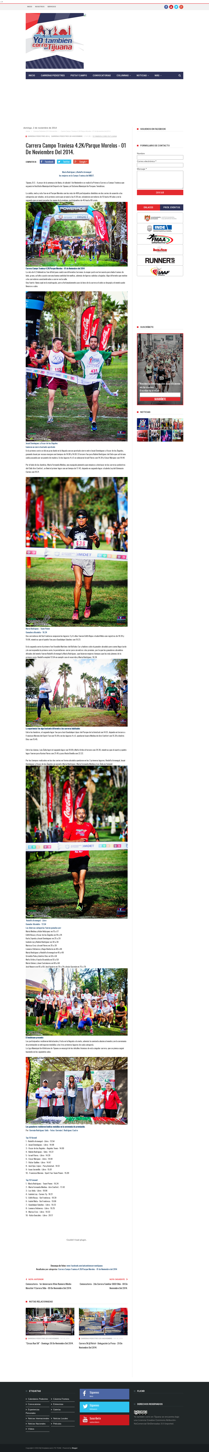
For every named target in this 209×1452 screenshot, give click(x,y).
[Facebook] (166, 7)
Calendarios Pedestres (38, 1399)
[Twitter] (176, 7)
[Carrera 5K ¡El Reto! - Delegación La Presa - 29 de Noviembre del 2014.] (103, 1321)
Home (28, 131)
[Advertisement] (104, 105)
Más (157, 75)
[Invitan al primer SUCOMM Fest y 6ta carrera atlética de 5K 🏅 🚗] (178, 424)
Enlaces (148, 207)
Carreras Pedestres (53, 75)
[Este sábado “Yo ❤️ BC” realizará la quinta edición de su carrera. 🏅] (178, 436)
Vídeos (31, 1429)
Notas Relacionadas (41, 1301)
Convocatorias (102, 75)
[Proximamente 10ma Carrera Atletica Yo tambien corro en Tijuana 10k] (143, 424)
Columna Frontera (61, 1399)
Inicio (29, 7)
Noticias (142, 75)
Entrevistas (58, 1404)
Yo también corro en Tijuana (105, 136)
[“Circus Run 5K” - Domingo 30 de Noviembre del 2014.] (50, 1321)
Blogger (75, 1448)
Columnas (123, 75)
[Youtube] (171, 7)
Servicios (51, 7)
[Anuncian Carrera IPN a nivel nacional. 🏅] (154, 424)
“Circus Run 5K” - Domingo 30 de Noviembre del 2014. (49, 1343)
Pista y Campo (79, 75)
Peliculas (57, 1424)
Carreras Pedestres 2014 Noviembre (45, 131)
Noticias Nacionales (37, 1424)
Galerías (57, 1409)
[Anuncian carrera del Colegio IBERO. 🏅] (143, 436)
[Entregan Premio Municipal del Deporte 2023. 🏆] (166, 436)
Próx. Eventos (171, 207)
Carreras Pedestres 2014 (38, 136)
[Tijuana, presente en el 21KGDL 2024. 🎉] (154, 436)
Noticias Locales (60, 1418)
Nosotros (39, 7)
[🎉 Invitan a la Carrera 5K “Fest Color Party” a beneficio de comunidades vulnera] (166, 424)
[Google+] (181, 7)
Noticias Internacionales (38, 1418)
